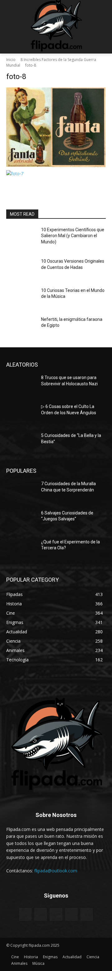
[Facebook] (25, 914)
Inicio (11, 59)
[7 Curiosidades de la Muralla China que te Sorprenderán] (21, 491)
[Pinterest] (56, 914)
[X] (71, 914)
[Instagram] (41, 914)
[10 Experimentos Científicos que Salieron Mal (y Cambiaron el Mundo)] (21, 237)
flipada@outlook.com (55, 871)
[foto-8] (56, 127)
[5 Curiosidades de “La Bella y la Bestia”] (21, 443)
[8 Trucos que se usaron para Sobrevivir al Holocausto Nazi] (21, 385)
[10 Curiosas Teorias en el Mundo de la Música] (21, 298)
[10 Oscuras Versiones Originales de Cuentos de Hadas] (21, 268)
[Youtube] (87, 914)
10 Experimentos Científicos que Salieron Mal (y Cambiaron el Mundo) (72, 235)
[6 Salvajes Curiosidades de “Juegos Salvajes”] (21, 520)
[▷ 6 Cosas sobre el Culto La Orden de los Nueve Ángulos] (21, 414)
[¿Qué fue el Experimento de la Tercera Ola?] (21, 549)
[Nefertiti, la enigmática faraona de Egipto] (21, 327)
